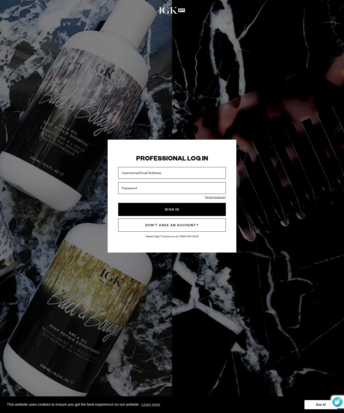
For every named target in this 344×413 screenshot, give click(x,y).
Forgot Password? (215, 197)
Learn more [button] (150, 404)
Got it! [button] (321, 404)
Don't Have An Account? (171, 225)
